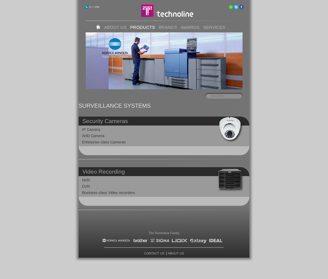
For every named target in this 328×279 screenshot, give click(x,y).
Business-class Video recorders (108, 193)
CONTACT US (154, 253)
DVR (86, 186)
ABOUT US (115, 27)
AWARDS (190, 27)
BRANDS (168, 27)
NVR (86, 180)
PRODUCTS (142, 27)
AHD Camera (93, 136)
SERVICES (214, 27)
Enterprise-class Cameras (104, 142)
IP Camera (91, 129)
